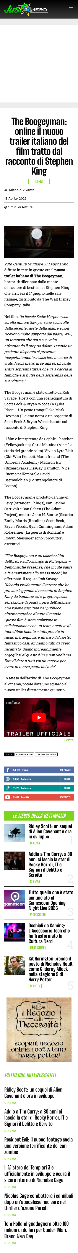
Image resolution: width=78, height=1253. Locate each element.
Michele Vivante (21, 190)
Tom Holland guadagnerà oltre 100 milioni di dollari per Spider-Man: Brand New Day (36, 1229)
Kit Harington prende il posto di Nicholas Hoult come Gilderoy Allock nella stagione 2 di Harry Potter (51, 969)
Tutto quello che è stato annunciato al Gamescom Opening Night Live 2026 (51, 900)
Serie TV (35, 986)
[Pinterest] (28, 218)
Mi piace (65, 769)
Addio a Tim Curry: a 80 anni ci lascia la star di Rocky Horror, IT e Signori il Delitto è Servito (50, 864)
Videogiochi (38, 914)
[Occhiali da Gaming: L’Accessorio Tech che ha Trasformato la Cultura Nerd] (14, 932)
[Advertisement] (39, 63)
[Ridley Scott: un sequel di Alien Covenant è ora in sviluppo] (14, 833)
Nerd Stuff (37, 947)
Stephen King (24, 754)
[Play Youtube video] (39, 717)
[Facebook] (8, 218)
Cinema (35, 843)
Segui (67, 779)
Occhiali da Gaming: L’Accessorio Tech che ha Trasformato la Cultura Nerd (49, 933)
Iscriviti (65, 797)
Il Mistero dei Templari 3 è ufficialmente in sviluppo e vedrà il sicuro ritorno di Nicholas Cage (37, 1173)
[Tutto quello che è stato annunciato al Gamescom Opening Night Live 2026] (14, 899)
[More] (48, 218)
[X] (18, 218)
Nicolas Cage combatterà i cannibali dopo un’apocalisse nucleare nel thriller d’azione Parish (38, 1202)
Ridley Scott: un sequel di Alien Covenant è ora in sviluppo (50, 831)
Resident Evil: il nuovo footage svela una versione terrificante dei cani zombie (38, 1145)
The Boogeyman (46, 754)
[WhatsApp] (38, 218)
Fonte (69, 739)
